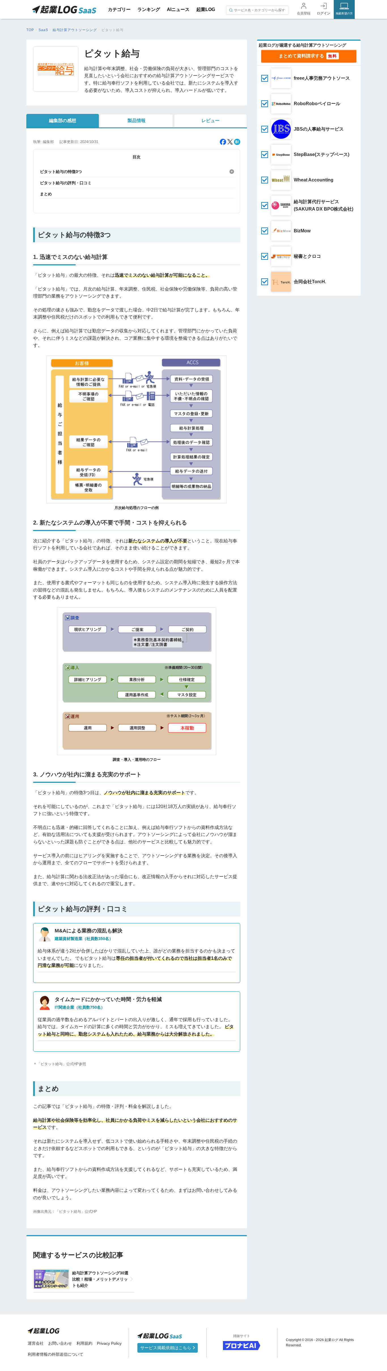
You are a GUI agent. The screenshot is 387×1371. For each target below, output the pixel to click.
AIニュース (178, 9)
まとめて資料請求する (301, 55)
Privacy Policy (109, 1343)
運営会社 (36, 1343)
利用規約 (84, 1343)
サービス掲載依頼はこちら (166, 1347)
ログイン (323, 13)
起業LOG (205, 9)
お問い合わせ (60, 1343)
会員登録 (304, 13)
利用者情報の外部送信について (55, 1354)
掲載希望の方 (344, 13)
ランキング (148, 9)
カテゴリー (119, 9)
